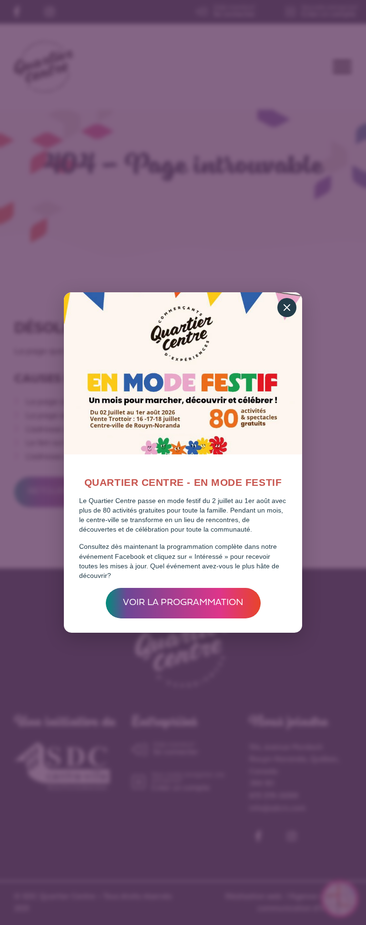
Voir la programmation (183, 602)
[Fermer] (286, 307)
